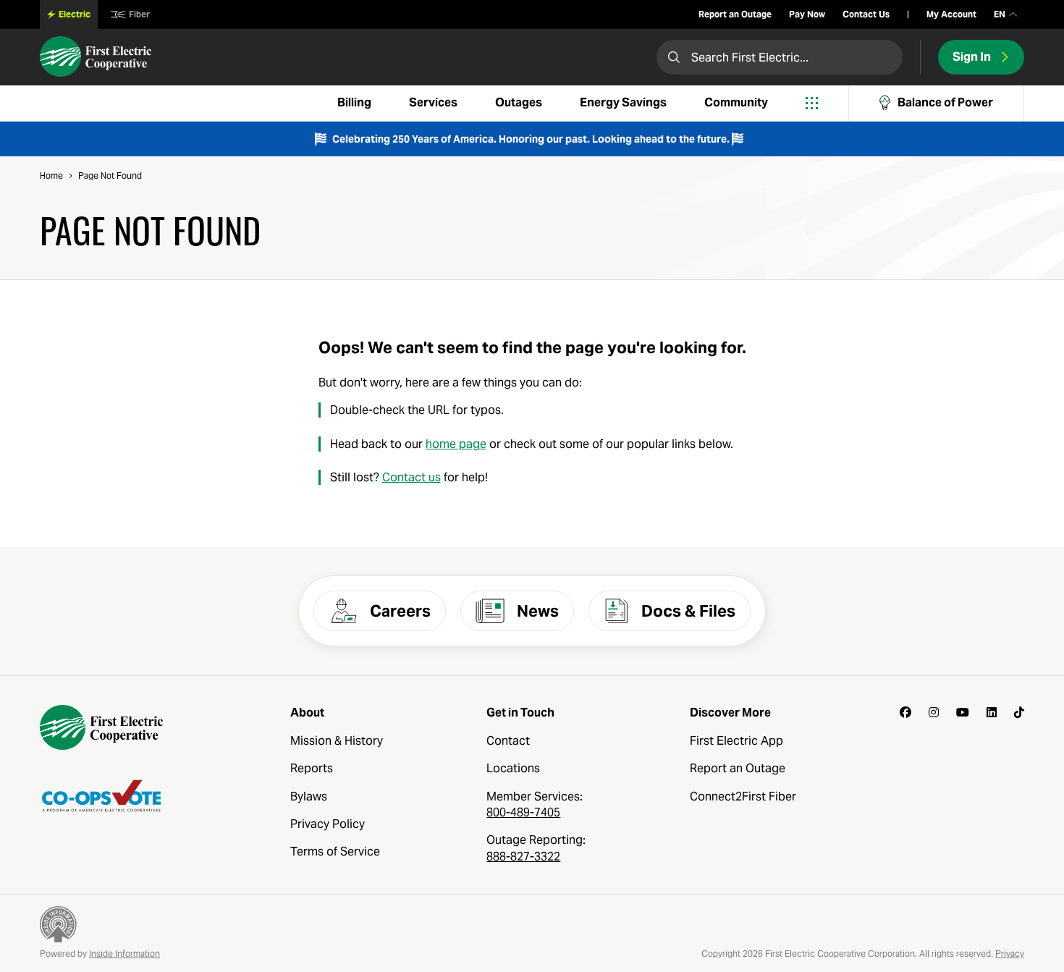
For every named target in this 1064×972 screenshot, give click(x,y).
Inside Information (124, 953)
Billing (354, 102)
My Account (951, 14)
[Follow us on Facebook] (905, 713)
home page (456, 444)
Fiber (139, 14)
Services (433, 102)
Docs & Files (688, 611)
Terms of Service (335, 851)
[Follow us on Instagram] (934, 713)
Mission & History (336, 740)
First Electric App (736, 740)
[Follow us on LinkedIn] (992, 713)
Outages (518, 102)
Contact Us (866, 14)
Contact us (411, 477)
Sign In (972, 56)
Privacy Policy (327, 824)
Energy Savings (623, 102)
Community (736, 102)
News (538, 611)
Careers (400, 611)
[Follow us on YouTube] (962, 713)
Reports (311, 768)
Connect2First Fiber (743, 796)
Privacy (1009, 953)
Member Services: (534, 804)
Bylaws (308, 796)
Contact (508, 740)
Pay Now (807, 14)
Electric (74, 14)
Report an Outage (735, 14)
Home (51, 176)
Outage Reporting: (536, 847)
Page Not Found (110, 176)
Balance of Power (945, 102)
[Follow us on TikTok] (1019, 713)
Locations (513, 768)
